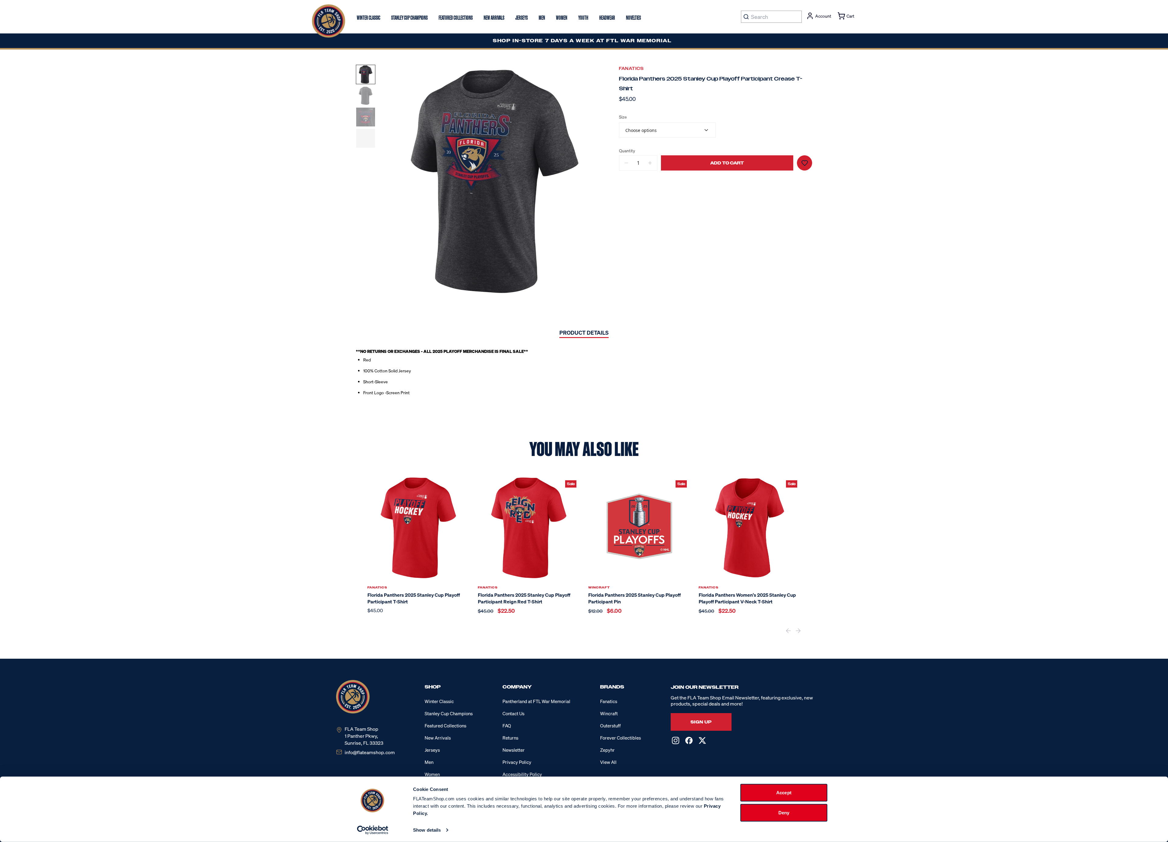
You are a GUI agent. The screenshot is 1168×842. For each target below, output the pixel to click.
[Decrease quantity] (626, 163)
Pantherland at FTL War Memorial (536, 701)
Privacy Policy (516, 762)
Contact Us (513, 713)
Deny (783, 812)
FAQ (506, 726)
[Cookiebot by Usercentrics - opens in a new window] (372, 830)
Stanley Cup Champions (449, 713)
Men (429, 762)
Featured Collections (445, 726)
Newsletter (513, 750)
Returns (510, 738)
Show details (427, 830)
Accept (783, 792)
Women (432, 774)
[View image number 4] (365, 138)
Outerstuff (610, 726)
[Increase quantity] (650, 163)
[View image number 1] (365, 74)
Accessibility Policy (522, 774)
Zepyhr (607, 750)
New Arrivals (438, 738)
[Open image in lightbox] (494, 181)
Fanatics (631, 68)
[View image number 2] (365, 95)
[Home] (328, 21)
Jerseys (432, 750)
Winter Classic (439, 701)
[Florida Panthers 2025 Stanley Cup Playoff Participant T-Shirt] (418, 528)
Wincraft (609, 713)
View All (608, 762)
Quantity (627, 151)
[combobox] (667, 130)
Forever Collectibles (620, 738)
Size (623, 117)
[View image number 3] (365, 117)
